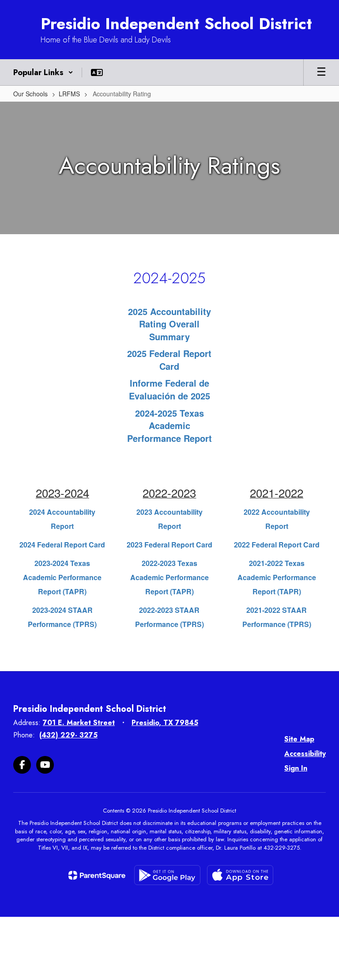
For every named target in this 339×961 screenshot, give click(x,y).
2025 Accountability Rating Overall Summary (169, 324)
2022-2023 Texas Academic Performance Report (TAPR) (169, 577)
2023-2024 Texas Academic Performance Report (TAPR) (62, 577)
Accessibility (305, 753)
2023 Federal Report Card (169, 544)
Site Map (299, 739)
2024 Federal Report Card (62, 544)
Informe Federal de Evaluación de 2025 (169, 389)
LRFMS (69, 93)
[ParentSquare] (97, 875)
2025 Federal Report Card (169, 359)
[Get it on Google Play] (167, 875)
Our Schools (30, 93)
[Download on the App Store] (240, 875)
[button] (43, 72)
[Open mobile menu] (321, 72)
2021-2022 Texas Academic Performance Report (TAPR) (276, 577)
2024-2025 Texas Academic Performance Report (169, 425)
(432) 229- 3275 (68, 735)
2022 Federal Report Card (277, 544)
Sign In (295, 768)
